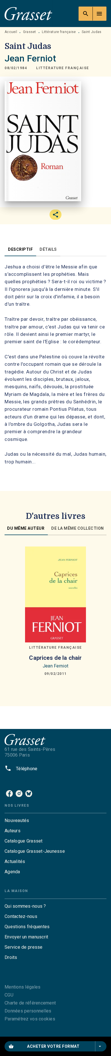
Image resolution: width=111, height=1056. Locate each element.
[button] (62, 68)
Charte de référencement (30, 1003)
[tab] (20, 249)
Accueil (11, 32)
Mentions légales (22, 987)
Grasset (29, 32)
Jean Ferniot (30, 58)
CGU (9, 995)
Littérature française (59, 32)
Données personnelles (28, 1011)
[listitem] (9, 793)
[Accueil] (28, 13)
